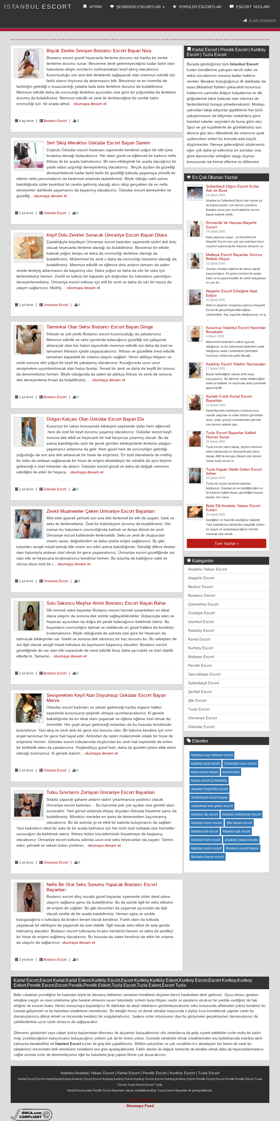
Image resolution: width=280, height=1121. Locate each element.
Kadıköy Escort (201, 630)
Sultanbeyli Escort (203, 683)
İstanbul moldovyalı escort (241, 814)
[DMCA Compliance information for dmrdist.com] (31, 1114)
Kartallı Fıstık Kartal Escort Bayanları (229, 398)
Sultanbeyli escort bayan (209, 797)
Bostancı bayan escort (207, 857)
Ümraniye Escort (55, 305)
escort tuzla (231, 772)
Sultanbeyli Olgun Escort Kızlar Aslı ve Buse (232, 188)
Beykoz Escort (200, 586)
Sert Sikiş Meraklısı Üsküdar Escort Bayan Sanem (98, 142)
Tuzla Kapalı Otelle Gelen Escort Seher (234, 471)
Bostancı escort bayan (242, 848)
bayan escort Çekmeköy (209, 780)
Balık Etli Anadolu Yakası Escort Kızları (233, 507)
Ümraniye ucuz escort (240, 763)
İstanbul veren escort (206, 823)
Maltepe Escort (201, 656)
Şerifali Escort (200, 691)
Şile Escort (197, 700)
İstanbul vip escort (204, 814)
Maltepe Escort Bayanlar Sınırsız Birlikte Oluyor (234, 256)
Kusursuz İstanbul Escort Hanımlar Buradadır (236, 329)
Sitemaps (135, 1105)
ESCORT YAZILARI (252, 7)
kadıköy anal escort (205, 763)
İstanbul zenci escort (206, 848)
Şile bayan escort (239, 823)
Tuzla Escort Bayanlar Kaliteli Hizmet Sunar (231, 434)
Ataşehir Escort (201, 578)
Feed (149, 1105)
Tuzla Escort (198, 709)
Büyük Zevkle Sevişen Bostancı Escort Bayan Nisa (98, 50)
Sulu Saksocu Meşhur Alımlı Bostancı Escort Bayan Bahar (106, 603)
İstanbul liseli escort (205, 840)
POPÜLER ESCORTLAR (199, 7)
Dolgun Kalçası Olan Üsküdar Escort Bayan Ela (95, 419)
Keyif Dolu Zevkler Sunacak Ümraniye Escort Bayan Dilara (106, 235)
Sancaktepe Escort (204, 674)
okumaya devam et (90, 103)
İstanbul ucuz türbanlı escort (212, 755)
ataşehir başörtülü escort (209, 789)
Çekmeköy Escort (203, 604)
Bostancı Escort (55, 121)
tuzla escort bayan (204, 772)
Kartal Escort (199, 639)
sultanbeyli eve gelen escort (212, 806)
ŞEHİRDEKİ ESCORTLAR (138, 7)
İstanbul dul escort (204, 831)
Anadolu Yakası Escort (207, 569)
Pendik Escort (200, 665)
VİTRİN (95, 7)
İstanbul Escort (38, 6)
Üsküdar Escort (54, 213)
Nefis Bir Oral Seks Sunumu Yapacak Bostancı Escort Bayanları (101, 887)
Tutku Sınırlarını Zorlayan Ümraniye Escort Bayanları (100, 792)
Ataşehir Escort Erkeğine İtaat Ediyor (231, 293)
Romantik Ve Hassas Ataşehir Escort (231, 224)
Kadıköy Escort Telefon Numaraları (236, 364)
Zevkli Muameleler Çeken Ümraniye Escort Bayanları (100, 511)
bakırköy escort (141, 1100)
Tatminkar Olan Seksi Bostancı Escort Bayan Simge (99, 327)
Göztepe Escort (201, 613)
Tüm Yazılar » (227, 543)
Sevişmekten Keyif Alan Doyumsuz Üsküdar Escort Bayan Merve (106, 698)
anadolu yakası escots (241, 840)
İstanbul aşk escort (236, 831)
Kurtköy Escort (200, 648)
